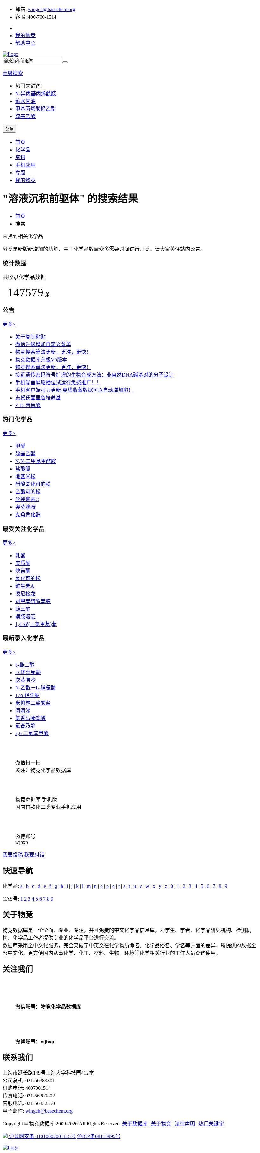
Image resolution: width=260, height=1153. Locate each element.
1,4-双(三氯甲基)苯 (36, 624)
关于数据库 (134, 1123)
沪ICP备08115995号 (98, 1136)
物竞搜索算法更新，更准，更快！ (53, 352)
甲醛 (20, 446)
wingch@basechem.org (51, 9)
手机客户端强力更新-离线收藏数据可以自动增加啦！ (74, 390)
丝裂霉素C (27, 499)
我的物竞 (25, 35)
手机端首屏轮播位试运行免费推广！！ (58, 382)
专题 (20, 172)
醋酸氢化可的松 (33, 484)
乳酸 (20, 555)
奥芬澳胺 (25, 507)
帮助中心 (25, 43)
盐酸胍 (22, 469)
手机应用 (25, 165)
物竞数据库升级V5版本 (41, 359)
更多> (9, 324)
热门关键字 (211, 1123)
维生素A (24, 586)
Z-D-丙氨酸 (28, 405)
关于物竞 (161, 1123)
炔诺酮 (22, 570)
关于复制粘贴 (30, 336)
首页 (20, 142)
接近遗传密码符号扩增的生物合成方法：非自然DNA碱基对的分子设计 (94, 375)
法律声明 (185, 1123)
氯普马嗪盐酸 (30, 718)
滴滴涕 (22, 710)
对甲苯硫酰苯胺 (33, 601)
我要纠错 (34, 854)
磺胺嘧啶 (25, 616)
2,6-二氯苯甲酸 (32, 733)
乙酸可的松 (28, 491)
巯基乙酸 (25, 116)
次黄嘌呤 (25, 680)
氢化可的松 (28, 578)
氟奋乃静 (25, 725)
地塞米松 (25, 476)
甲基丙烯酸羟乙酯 (35, 108)
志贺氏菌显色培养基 (38, 397)
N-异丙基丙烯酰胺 (35, 93)
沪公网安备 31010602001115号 (42, 1136)
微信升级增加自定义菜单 (43, 344)
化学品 (22, 149)
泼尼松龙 (25, 593)
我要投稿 (13, 854)
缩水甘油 (25, 101)
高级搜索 (13, 73)
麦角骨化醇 (28, 514)
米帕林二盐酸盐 (33, 703)
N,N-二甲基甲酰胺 (35, 461)
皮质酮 (22, 563)
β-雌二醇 (25, 664)
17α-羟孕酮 (27, 695)
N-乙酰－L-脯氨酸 (35, 687)
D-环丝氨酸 (28, 672)
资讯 (20, 157)
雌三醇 (22, 609)
